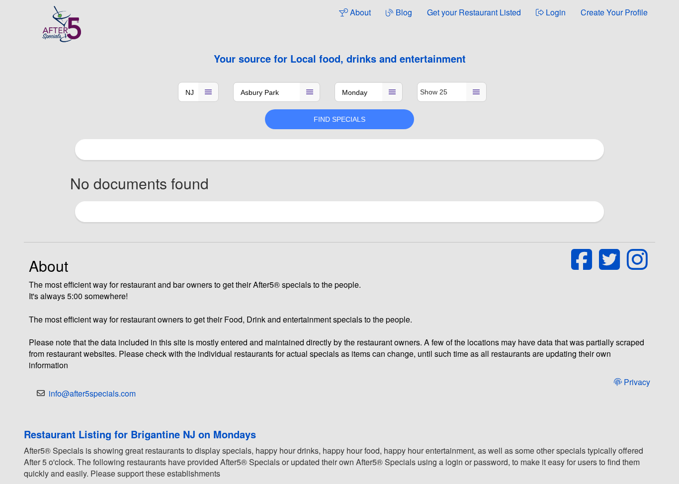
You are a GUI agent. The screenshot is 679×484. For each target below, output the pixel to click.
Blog (403, 12)
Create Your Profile (614, 12)
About (359, 12)
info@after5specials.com (92, 393)
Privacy (636, 382)
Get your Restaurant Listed (474, 12)
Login (555, 12)
